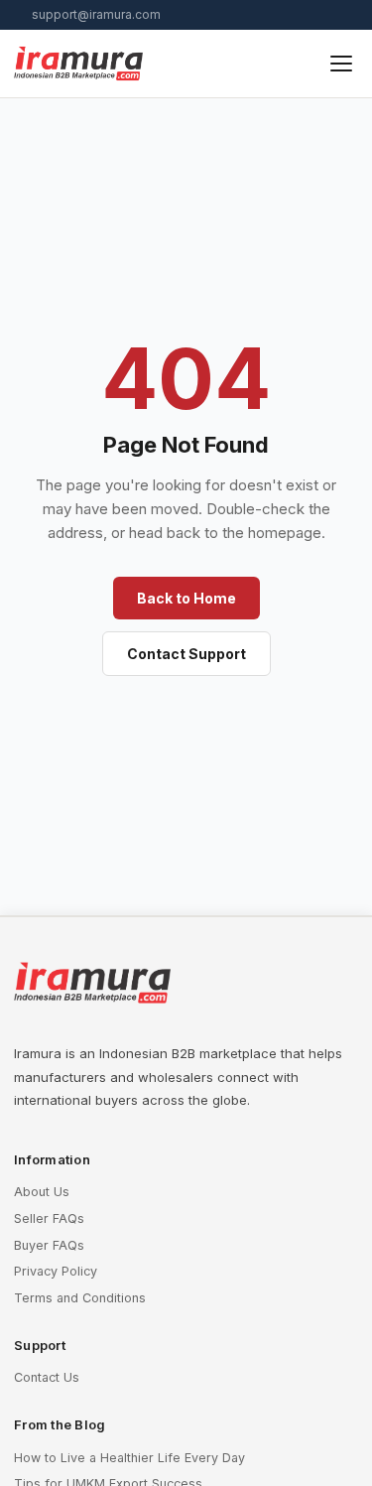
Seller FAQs (49, 1218)
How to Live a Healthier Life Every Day (129, 1457)
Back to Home (186, 598)
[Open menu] (341, 63)
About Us (41, 1191)
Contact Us (46, 1377)
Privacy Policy (55, 1271)
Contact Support (186, 653)
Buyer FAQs (49, 1245)
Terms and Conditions (80, 1297)
